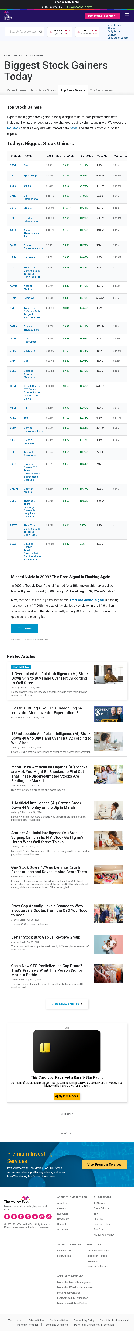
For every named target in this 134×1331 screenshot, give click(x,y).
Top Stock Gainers (73, 90)
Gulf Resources (30, 340)
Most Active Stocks (114, 27)
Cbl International (31, 197)
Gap (26, 360)
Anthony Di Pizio (19, 687)
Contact (61, 1224)
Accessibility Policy (84, 1320)
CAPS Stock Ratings (98, 1250)
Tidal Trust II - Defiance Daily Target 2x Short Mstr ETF (32, 313)
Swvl (26, 165)
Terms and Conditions (56, 1324)
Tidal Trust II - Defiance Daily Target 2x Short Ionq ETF (32, 272)
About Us (62, 1203)
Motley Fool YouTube (21, 717)
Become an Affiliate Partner (72, 1303)
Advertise (62, 1229)
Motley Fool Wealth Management (75, 1287)
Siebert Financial (29, 442)
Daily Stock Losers (118, 37)
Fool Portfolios (102, 1224)
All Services (100, 1203)
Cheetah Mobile (28, 490)
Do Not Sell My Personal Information (94, 1324)
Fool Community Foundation (72, 1298)
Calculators (93, 1261)
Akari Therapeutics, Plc (31, 233)
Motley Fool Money (104, 1234)
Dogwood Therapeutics (31, 328)
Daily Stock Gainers (113, 33)
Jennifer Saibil (18, 785)
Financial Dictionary (97, 1266)
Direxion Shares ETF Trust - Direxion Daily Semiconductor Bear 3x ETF (32, 551)
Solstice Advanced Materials (29, 374)
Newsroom (63, 1219)
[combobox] (24, 31)
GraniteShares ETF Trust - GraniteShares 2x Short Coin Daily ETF (32, 392)
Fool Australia (64, 1250)
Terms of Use (15, 1320)
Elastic (28, 208)
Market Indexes (16, 90)
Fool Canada (64, 1256)
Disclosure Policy (59, 1320)
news (74, 128)
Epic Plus (99, 1219)
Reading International (31, 220)
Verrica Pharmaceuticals (32, 429)
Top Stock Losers (101, 90)
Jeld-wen (29, 257)
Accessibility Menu (67, 2)
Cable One (29, 350)
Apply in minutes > (67, 1096)
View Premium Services (104, 1164)
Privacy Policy (36, 1320)
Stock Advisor (101, 1208)
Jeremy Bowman (19, 979)
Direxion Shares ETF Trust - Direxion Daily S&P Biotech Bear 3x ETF (32, 472)
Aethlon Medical (28, 287)
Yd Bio (27, 185)
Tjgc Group (30, 175)
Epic (96, 1213)
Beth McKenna (18, 876)
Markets (18, 55)
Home (7, 55)
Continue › (24, 628)
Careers (61, 1208)
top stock (13, 128)
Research (62, 1213)
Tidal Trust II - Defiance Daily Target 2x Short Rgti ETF (32, 530)
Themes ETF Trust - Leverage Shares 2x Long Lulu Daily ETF (31, 508)
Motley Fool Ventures (68, 1292)
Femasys (29, 298)
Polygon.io (44, 1227)
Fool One (98, 1229)
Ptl (25, 407)
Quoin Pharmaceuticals (32, 247)
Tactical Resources (30, 454)
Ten (26, 417)
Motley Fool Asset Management (74, 1282)
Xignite (31, 1227)
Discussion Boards (97, 1256)
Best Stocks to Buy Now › (102, 15)
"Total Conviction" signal (86, 600)
